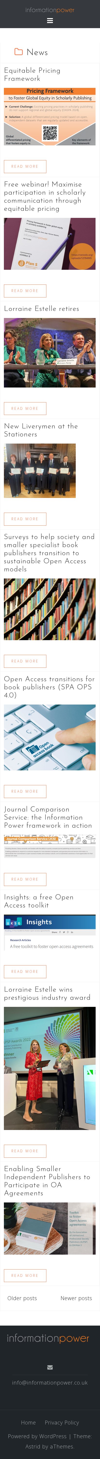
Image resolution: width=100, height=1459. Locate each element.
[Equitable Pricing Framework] (50, 115)
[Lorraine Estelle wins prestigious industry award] (50, 1067)
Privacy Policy (62, 1422)
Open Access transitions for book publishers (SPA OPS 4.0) (49, 687)
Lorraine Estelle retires (41, 309)
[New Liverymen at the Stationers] (40, 470)
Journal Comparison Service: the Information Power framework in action (48, 818)
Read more (25, 166)
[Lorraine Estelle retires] (50, 352)
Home (28, 1422)
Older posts (22, 1298)
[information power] (48, 1337)
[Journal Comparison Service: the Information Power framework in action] (50, 845)
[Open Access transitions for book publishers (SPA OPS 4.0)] (50, 736)
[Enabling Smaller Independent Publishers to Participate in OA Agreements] (50, 1227)
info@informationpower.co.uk (50, 1382)
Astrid (33, 1446)
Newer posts (76, 1298)
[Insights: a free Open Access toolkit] (50, 931)
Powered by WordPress (37, 1436)
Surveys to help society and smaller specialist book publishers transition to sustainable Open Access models (49, 553)
